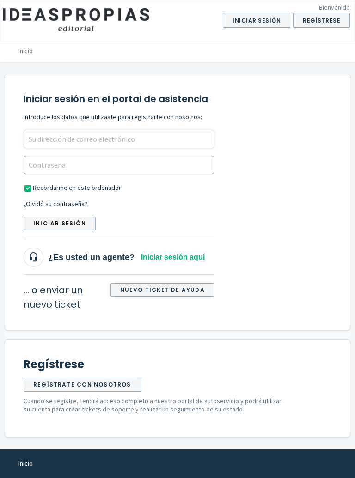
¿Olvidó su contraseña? (55, 204)
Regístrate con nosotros (82, 384)
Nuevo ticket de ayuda (162, 290)
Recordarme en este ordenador (77, 187)
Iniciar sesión (59, 223)
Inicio (25, 51)
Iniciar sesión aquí (173, 257)
